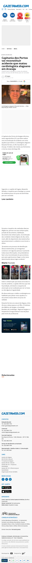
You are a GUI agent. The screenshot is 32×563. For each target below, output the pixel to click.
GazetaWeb (5, 466)
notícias (9, 48)
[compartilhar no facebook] (17, 560)
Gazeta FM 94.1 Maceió (8, 462)
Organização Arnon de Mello (9, 472)
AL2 (26, 9)
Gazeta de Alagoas (7, 457)
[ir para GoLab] (19, 553)
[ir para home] (16, 6)
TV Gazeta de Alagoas (7, 461)
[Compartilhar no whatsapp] (13, 560)
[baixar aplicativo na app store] (14, 329)
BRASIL (15, 48)
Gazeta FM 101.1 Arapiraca (9, 464)
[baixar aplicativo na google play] (6, 329)
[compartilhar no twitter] (9, 560)
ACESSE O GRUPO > (9, 162)
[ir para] (7, 487)
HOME (3, 48)
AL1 (23, 9)
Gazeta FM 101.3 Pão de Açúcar (10, 468)
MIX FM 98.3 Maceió (7, 459)
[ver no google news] (27, 560)
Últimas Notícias (11, 9)
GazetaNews (5, 470)
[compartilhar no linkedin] (20, 560)
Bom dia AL (18, 9)
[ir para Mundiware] (7, 553)
